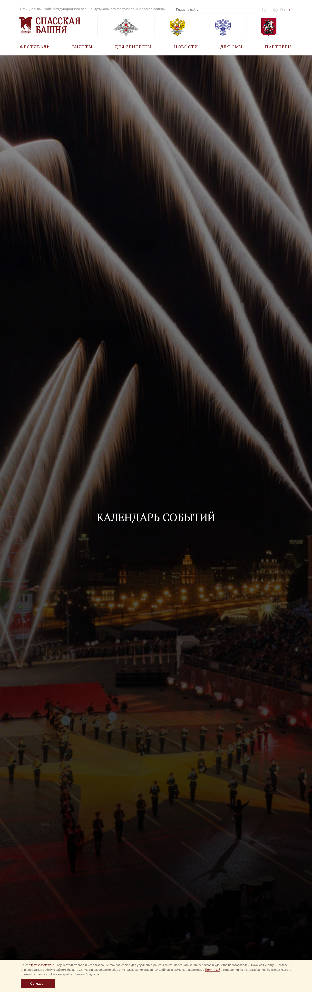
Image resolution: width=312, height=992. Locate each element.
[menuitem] (35, 46)
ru (282, 10)
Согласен (37, 983)
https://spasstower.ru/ (42, 965)
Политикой (212, 969)
